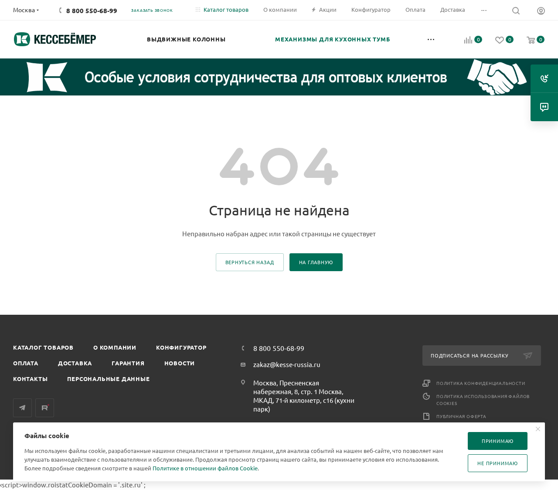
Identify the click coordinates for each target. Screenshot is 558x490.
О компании (114, 347)
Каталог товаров (43, 347)
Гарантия (128, 363)
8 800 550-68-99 (91, 10)
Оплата (25, 363)
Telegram (22, 407)
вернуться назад (249, 262)
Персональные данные (108, 378)
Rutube (44, 407)
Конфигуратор (181, 347)
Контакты (30, 378)
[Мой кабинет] (541, 12)
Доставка (75, 363)
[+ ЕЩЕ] (431, 39)
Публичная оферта (461, 416)
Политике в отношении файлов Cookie (205, 468)
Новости (179, 363)
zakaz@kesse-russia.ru (286, 364)
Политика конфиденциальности (480, 383)
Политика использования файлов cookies (483, 399)
